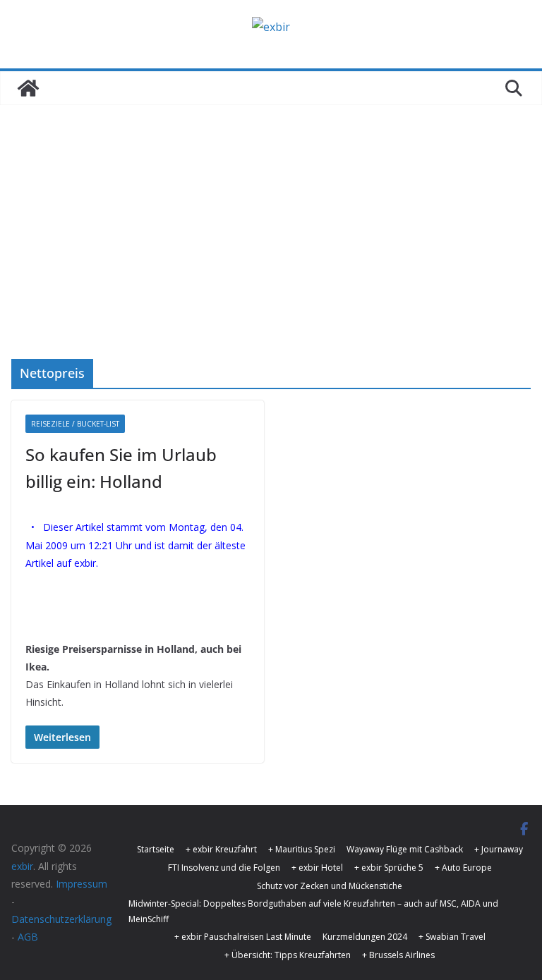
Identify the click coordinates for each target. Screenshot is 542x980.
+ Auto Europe (463, 868)
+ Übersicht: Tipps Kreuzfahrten (287, 955)
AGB (28, 936)
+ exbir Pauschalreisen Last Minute (242, 937)
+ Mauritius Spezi (301, 849)
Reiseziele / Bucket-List (75, 424)
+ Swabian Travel (452, 937)
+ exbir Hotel (317, 868)
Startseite (155, 849)
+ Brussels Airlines (398, 955)
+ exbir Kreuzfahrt (221, 849)
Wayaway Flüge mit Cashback (405, 849)
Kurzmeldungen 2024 (365, 937)
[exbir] (28, 88)
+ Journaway (498, 849)
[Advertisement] (271, 253)
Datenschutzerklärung (61, 919)
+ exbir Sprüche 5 (388, 868)
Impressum (81, 883)
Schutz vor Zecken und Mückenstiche (329, 886)
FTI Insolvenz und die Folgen (224, 868)
